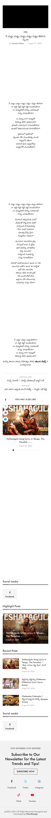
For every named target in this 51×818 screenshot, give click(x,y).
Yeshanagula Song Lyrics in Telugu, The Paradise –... (25, 440)
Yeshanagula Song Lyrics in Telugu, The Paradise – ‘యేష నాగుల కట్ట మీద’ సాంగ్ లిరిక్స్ (34, 664)
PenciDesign (32, 814)
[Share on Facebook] (5, 400)
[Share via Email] (5, 419)
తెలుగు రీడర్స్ (40, 361)
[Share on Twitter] (5, 406)
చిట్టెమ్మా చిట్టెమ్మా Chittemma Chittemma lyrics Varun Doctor (34, 682)
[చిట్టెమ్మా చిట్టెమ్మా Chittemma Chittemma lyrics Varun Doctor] (11, 683)
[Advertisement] (25, 75)
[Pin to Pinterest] (5, 413)
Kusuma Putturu (18, 43)
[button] (5, 427)
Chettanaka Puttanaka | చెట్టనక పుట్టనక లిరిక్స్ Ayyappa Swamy (35, 699)
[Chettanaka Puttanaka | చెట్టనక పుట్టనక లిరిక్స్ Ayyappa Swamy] (11, 700)
